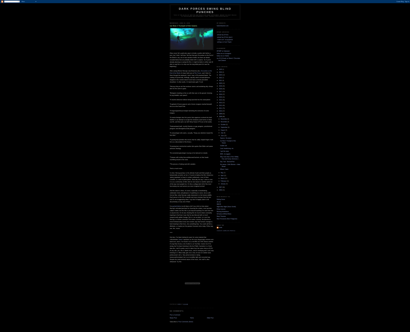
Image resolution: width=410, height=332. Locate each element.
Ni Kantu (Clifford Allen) (224, 214)
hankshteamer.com (222, 26)
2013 (220, 102)
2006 (220, 190)
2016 (220, 94)
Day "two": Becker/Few (227, 161)
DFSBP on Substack (223, 51)
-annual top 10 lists (222, 35)
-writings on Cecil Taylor (224, 42)
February (224, 181)
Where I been (224, 169)
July (222, 133)
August (223, 130)
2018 (220, 89)
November (224, 122)
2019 (220, 86)
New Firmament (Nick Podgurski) (227, 219)
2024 (220, 72)
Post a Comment (175, 315)
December (224, 119)
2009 (220, 114)
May (222, 173)
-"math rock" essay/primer (225, 39)
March (223, 178)
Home (192, 318)
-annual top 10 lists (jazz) (224, 37)
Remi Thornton (221, 216)
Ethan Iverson (221, 209)
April (222, 175)
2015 (220, 97)
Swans (181, 239)
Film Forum (197, 73)
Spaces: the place (225, 138)
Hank (220, 227)
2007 (220, 187)
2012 (220, 105)
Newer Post (173, 318)
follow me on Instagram (224, 53)
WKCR (219, 204)
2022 (220, 77)
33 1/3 (219, 202)
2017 (220, 91)
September (224, 127)
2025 (220, 69)
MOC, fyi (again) (225, 154)
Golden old (223, 145)
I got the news (224, 151)
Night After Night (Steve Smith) (226, 206)
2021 (220, 80)
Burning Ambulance (223, 211)
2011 (220, 108)
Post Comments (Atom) (185, 322)
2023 (220, 75)
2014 (220, 100)
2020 (220, 83)
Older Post (210, 318)
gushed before (176, 206)
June (222, 135)
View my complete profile (226, 230)
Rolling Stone (221, 199)
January (223, 184)
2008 (220, 116)
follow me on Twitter (223, 56)
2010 (220, 111)
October (223, 124)
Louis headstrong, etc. (227, 148)
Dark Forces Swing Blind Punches (205, 10)
